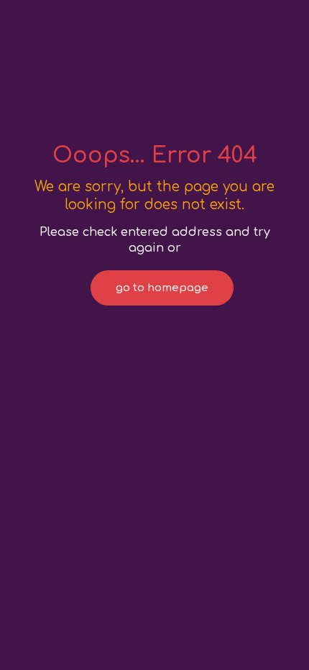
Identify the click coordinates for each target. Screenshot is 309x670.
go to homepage (162, 288)
